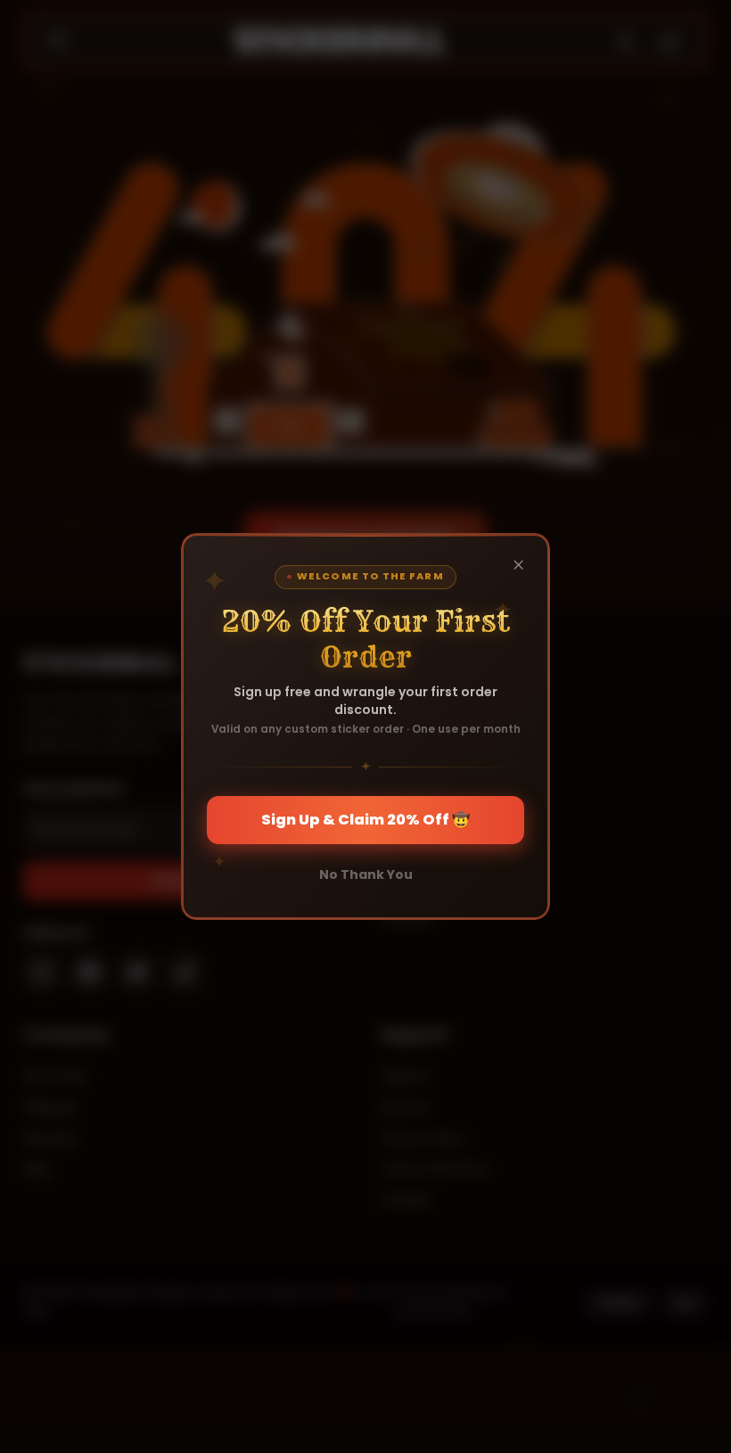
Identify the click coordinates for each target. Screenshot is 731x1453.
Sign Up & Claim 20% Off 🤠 (365, 819)
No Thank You (366, 874)
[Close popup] (518, 564)
